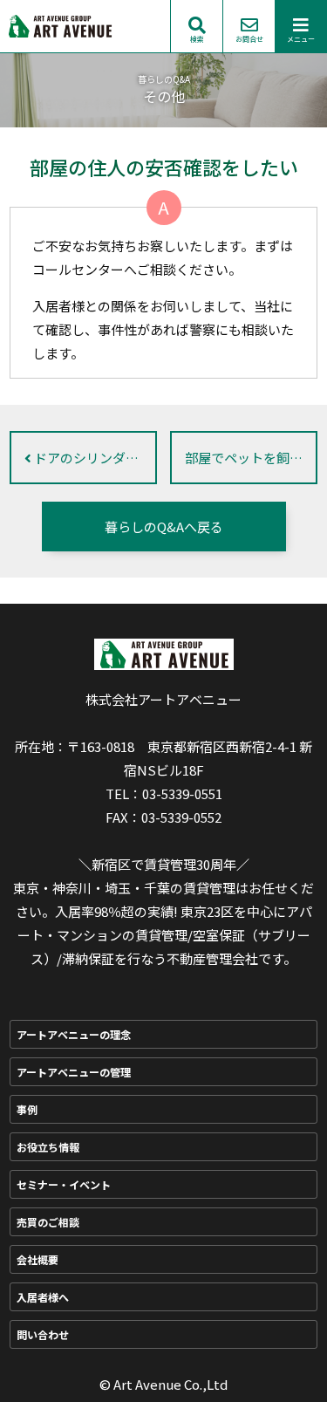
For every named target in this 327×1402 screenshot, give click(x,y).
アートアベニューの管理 (74, 1071)
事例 (27, 1109)
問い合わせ (43, 1334)
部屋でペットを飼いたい (251, 457)
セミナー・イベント (64, 1184)
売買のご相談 (48, 1221)
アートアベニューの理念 (74, 1034)
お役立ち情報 (48, 1146)
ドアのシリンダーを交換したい (94, 457)
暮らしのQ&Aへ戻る (164, 526)
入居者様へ (43, 1296)
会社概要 (37, 1259)
